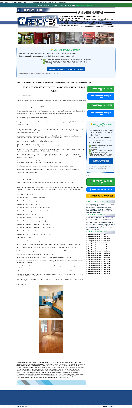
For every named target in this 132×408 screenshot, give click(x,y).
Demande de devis (81, 30)
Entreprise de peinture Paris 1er (98, 236)
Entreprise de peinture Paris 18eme (99, 271)
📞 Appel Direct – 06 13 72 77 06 (101, 89)
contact (96, 30)
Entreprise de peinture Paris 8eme (99, 251)
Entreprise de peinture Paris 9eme (99, 253)
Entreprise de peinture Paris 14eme (99, 263)
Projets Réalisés (63, 30)
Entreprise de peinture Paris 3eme (99, 241)
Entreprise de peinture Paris (97, 234)
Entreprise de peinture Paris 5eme (99, 245)
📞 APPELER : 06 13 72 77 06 (101, 182)
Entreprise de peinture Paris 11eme (99, 257)
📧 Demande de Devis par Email (101, 96)
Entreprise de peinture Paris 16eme (99, 267)
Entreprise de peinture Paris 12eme (99, 259)
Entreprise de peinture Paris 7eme (99, 249)
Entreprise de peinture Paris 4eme (99, 243)
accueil (22, 30)
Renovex (33, 30)
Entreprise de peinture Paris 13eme (99, 261)
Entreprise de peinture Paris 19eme (99, 273)
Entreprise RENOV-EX (109, 406)
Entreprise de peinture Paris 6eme (99, 247)
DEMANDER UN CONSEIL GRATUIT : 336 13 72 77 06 (66, 69)
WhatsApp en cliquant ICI (84, 5)
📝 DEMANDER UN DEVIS (101, 189)
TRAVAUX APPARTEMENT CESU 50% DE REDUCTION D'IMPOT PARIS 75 (54, 89)
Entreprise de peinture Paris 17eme (99, 269)
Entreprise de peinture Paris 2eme (99, 238)
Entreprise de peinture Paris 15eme (99, 265)
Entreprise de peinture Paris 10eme (99, 255)
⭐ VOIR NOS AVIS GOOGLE (100, 196)
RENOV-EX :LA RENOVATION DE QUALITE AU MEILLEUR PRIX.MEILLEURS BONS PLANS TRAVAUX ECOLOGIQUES (53, 82)
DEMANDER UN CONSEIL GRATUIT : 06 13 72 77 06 (101, 161)
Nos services (46, 30)
